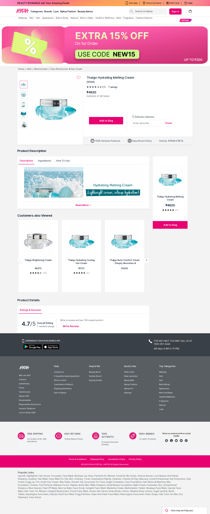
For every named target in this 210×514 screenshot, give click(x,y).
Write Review (71, 326)
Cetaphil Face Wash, (96, 488)
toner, (87, 479)
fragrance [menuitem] (128, 18)
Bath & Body (164, 384)
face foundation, (133, 482)
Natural (162, 405)
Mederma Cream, (115, 488)
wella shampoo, (98, 485)
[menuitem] (185, 20)
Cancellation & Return (63, 384)
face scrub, (79, 488)
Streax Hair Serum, (98, 491)
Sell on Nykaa (60, 393)
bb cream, (131, 475)
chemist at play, (130, 479)
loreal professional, (159, 479)
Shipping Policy (97, 459)
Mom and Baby (166, 393)
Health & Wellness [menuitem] (104, 18)
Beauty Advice (85, 11)
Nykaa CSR (24, 396)
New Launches (130, 376)
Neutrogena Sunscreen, (132, 494)
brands (48, 11)
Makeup (162, 372)
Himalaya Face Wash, (156, 488)
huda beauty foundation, (120, 485)
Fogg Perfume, (82, 494)
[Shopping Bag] (190, 11)
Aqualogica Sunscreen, (37, 494)
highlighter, (32, 475)
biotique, (79, 475)
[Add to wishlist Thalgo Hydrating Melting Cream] (78, 77)
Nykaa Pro (128, 388)
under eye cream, (49, 482)
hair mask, (43, 479)
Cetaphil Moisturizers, (58, 491)
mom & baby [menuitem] (86, 18)
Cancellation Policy (116, 459)
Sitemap (128, 393)
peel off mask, (50, 488)
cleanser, (117, 479)
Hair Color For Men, (169, 494)
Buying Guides (95, 380)
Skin (29, 69)
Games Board (95, 376)
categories (37, 11)
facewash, (152, 485)
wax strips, (65, 482)
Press (21, 388)
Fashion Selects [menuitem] (144, 18)
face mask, (68, 475)
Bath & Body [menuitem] (62, 18)
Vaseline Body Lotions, (141, 491)
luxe (56, 11)
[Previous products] (20, 260)
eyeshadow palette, (101, 479)
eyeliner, (33, 479)
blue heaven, (35, 488)
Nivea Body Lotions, (119, 491)
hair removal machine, (154, 482)
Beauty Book (95, 372)
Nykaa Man (129, 380)
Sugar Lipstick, (160, 491)
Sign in (175, 11)
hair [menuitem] (38, 18)
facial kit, (121, 475)
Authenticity (24, 383)
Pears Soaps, (151, 494)
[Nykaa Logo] (22, 10)
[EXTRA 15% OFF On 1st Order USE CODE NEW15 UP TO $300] (105, 45)
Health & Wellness (167, 397)
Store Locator (60, 380)
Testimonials (24, 392)
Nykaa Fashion (68, 11)
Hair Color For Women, (35, 491)
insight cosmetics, (115, 482)
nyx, (160, 485)
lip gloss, (89, 475)
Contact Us (59, 372)
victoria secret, (145, 475)
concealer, (56, 475)
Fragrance (163, 401)
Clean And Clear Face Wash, (105, 494)
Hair (161, 380)
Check (168, 123)
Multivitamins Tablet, (135, 488)
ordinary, (78, 479)
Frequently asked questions (66, 376)
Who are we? (24, 375)
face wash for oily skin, (61, 479)
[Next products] (146, 260)
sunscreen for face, (94, 482)
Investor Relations (27, 408)
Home (21, 69)
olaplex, (74, 485)
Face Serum (35, 497)
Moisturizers (41, 69)
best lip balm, (65, 488)
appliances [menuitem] (48, 18)
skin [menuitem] (31, 18)
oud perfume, (46, 485)
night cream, (139, 485)
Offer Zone (129, 372)
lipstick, (22, 475)
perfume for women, (105, 475)
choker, (34, 485)
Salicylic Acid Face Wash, (62, 494)
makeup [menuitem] (23, 18)
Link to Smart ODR (27, 412)
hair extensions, (178, 479)
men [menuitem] (119, 18)
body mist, (84, 485)
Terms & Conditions (78, 459)
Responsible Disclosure (30, 404)
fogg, (28, 482)
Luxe (161, 409)
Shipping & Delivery (63, 388)
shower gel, (77, 482)
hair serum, (44, 475)
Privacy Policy (135, 459)
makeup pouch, (61, 485)
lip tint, (36, 482)
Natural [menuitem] (74, 18)
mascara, (143, 479)
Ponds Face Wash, (79, 491)
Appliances (164, 388)
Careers (22, 379)
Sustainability (25, 400)
